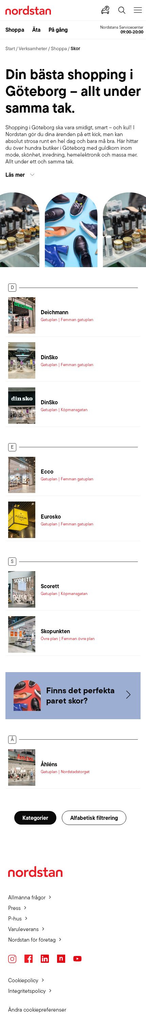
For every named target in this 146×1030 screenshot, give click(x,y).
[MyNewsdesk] (61, 959)
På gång (58, 30)
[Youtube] (77, 959)
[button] (73, 174)
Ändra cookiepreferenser (37, 1010)
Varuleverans (23, 929)
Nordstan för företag (32, 940)
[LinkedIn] (45, 959)
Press (14, 908)
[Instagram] (12, 959)
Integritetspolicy (27, 991)
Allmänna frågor (26, 897)
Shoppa (14, 30)
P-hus (15, 919)
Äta (36, 30)
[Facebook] (28, 959)
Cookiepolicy (23, 980)
